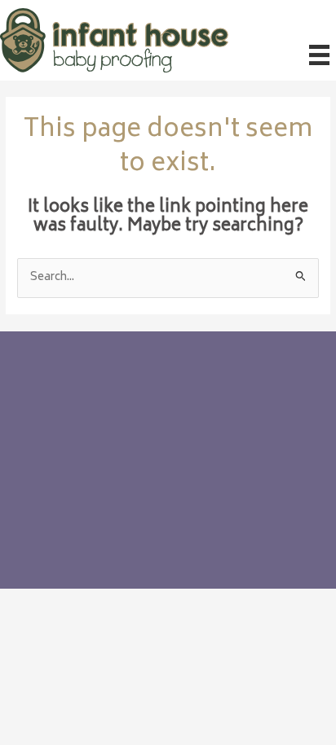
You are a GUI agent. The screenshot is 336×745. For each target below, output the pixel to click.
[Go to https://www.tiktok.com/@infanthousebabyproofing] (98, 508)
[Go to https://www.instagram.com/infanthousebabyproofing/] (66, 508)
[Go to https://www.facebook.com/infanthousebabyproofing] (33, 508)
